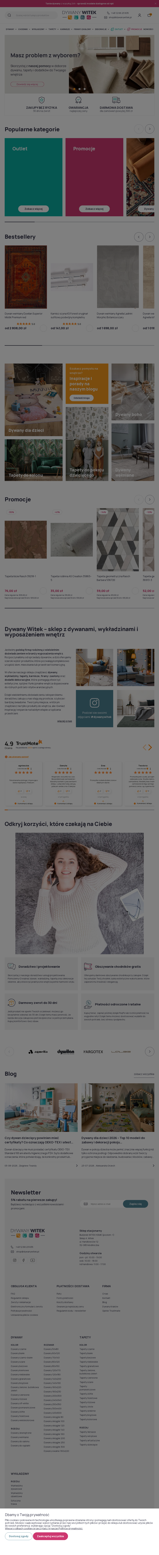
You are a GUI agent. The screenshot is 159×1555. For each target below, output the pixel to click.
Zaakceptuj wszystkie (50, 1536)
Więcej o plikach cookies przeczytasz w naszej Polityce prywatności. (44, 1528)
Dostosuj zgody (18, 1536)
